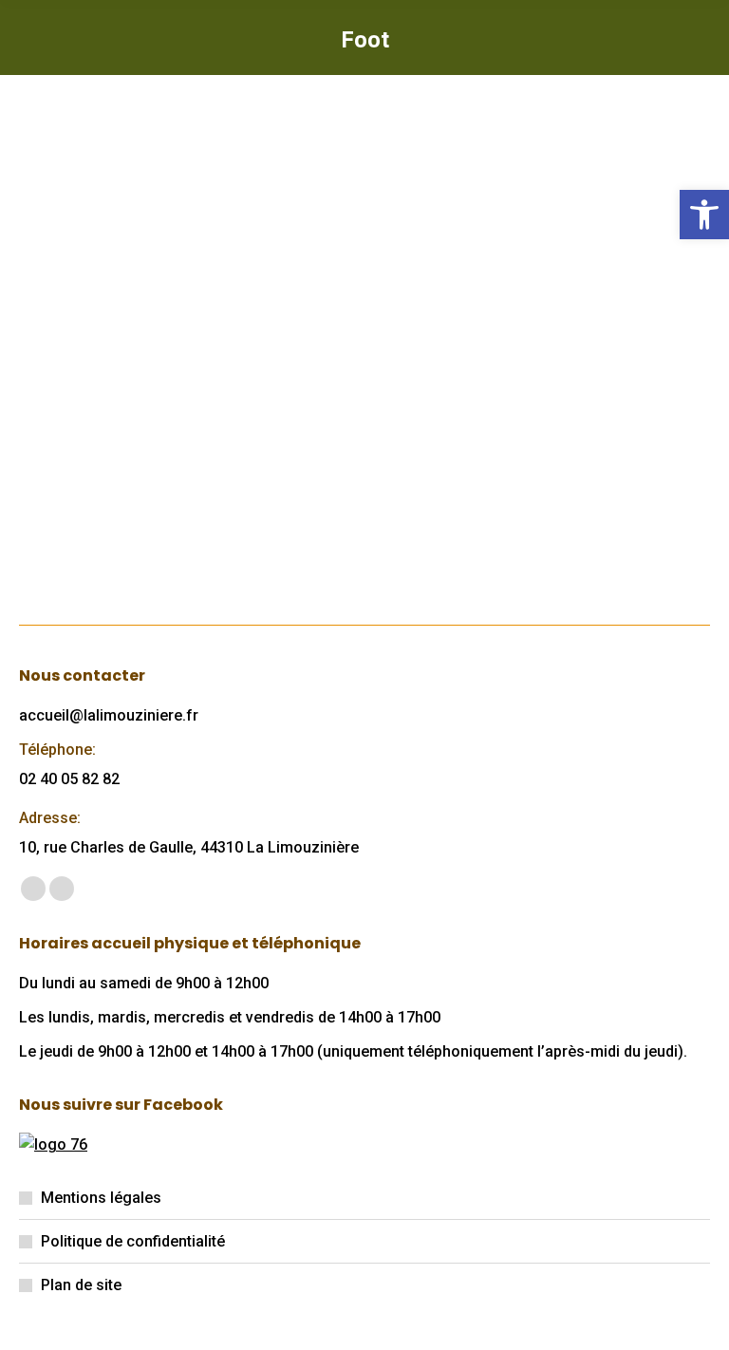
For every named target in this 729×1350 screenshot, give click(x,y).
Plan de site (81, 1285)
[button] (704, 214)
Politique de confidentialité (133, 1241)
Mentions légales (101, 1198)
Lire (61, 521)
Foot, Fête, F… (107, 395)
